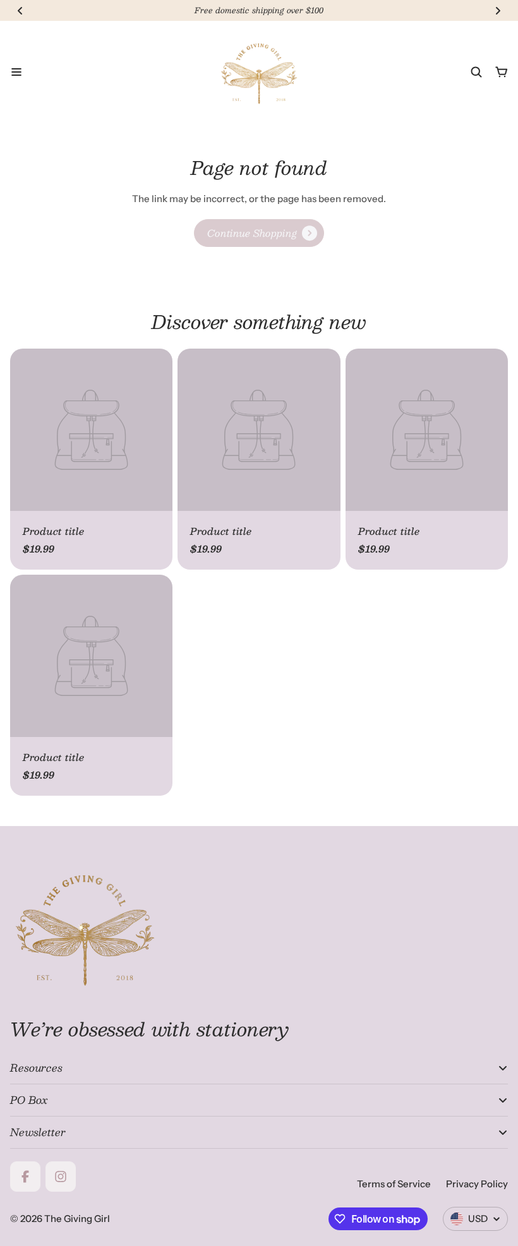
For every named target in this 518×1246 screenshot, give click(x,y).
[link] (259, 233)
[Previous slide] (20, 11)
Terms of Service (394, 1184)
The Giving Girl (77, 1219)
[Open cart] (501, 72)
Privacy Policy (477, 1184)
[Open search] (476, 72)
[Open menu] (16, 72)
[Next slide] (498, 11)
